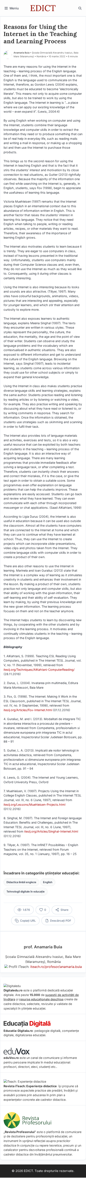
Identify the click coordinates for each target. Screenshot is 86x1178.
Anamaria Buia (21, 52)
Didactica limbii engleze (21, 882)
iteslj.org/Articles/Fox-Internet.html (28, 710)
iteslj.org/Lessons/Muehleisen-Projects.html (34, 804)
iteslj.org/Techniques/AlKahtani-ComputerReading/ (39, 669)
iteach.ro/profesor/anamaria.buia (56, 967)
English (47, 882)
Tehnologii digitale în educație (25, 891)
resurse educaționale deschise (41, 999)
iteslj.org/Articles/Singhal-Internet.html (51, 831)
